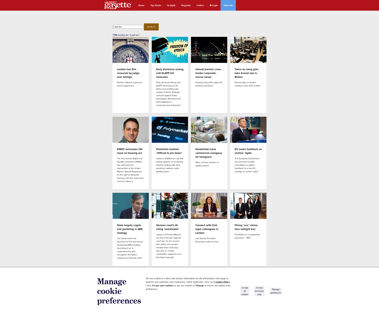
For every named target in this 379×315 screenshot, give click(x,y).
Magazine (186, 5)
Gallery (200, 5)
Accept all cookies (244, 291)
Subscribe (228, 5)
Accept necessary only (259, 291)
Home (141, 5)
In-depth (171, 5)
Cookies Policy (222, 282)
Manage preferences (275, 291)
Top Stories (155, 5)
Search (151, 27)
